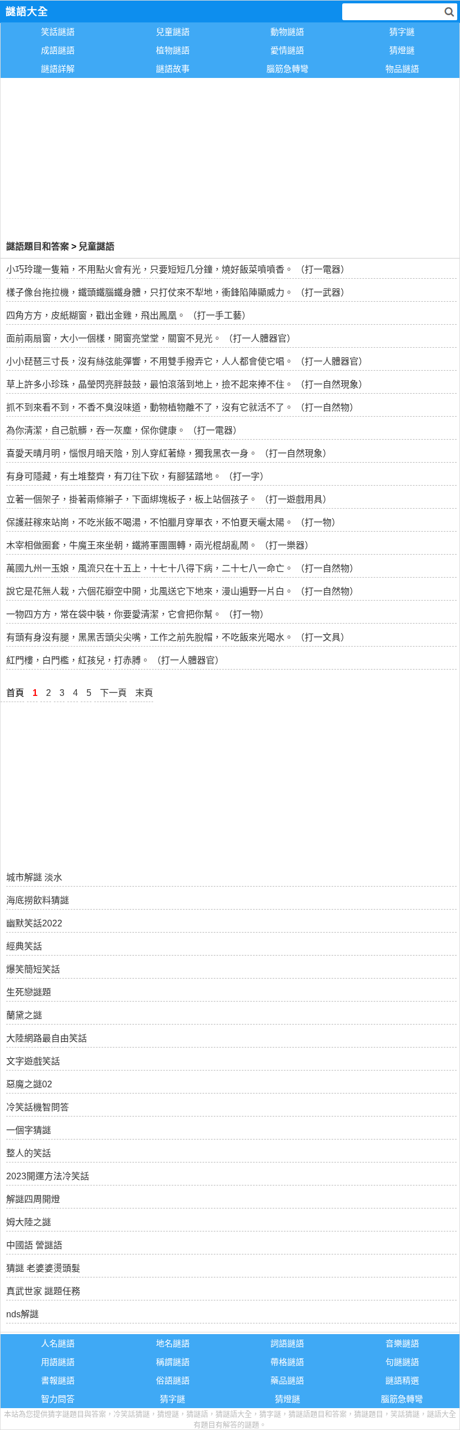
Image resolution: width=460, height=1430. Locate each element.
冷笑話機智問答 (37, 1107)
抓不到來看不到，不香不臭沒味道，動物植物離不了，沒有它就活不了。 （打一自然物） (182, 407)
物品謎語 (402, 68)
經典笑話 (24, 946)
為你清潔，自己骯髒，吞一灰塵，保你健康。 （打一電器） (124, 430)
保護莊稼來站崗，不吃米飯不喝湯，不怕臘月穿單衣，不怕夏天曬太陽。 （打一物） (173, 522)
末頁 (144, 693)
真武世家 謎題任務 (43, 1291)
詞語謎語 (287, 1343)
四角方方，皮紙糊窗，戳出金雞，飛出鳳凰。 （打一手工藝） (128, 315)
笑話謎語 (58, 31)
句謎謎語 (402, 1362)
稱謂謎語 (173, 1362)
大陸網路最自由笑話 (46, 1038)
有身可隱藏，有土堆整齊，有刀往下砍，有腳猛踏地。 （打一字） (137, 476)
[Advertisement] (230, 157)
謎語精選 (402, 1380)
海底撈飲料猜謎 (37, 900)
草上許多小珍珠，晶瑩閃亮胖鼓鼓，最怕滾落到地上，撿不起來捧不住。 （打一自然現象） (186, 384)
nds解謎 (22, 1314)
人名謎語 (58, 1343)
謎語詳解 (58, 68)
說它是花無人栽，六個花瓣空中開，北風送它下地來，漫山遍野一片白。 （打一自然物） (182, 591)
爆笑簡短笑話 (33, 969)
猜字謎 (402, 31)
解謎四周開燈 (33, 1199)
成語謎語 (58, 50)
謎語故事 (173, 68)
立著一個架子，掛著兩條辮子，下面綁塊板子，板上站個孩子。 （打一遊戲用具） (169, 499)
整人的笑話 (28, 1153)
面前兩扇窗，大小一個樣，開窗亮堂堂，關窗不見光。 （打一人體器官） (151, 338)
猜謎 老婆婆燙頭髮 (43, 1268)
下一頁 (113, 693)
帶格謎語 (287, 1362)
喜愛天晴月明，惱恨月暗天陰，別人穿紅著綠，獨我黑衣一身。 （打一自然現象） (169, 453)
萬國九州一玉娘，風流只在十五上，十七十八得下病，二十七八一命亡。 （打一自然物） (182, 568)
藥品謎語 (287, 1380)
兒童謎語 (173, 31)
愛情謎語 (287, 50)
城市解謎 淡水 (34, 877)
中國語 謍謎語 (34, 1245)
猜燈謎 (402, 50)
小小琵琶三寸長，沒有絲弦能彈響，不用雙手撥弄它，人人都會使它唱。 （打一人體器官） (186, 361)
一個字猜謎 (28, 1130)
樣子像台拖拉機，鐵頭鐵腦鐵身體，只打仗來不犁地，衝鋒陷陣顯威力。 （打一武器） (177, 292)
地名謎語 (173, 1343)
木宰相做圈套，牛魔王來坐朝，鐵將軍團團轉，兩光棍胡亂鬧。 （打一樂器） (160, 545)
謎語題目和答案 (37, 246)
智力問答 (58, 1399)
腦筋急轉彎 (287, 68)
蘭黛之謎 (24, 1015)
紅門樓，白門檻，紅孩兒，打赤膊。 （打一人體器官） (115, 660)
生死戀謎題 (28, 992)
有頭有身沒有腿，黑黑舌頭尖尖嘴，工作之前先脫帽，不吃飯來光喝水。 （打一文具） (177, 637)
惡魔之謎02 (29, 1084)
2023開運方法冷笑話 (47, 1176)
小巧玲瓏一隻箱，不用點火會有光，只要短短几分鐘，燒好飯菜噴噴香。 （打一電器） (177, 269)
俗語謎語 (173, 1380)
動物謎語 (287, 31)
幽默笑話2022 (34, 923)
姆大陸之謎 (28, 1222)
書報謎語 (58, 1380)
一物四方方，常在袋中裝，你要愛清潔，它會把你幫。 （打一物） (137, 614)
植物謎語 (173, 50)
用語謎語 (58, 1362)
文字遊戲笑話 (33, 1061)
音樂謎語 (402, 1343)
